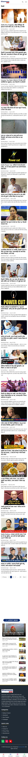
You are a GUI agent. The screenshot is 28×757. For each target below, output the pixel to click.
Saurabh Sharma (5, 198)
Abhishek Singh (5, 56)
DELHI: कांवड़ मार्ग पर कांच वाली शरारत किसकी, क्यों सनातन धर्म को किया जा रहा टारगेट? (12, 137)
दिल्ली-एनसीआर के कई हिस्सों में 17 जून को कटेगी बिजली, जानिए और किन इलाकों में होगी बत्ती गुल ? (14, 308)
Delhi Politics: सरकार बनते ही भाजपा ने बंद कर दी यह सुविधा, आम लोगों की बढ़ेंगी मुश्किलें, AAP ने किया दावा (13, 536)
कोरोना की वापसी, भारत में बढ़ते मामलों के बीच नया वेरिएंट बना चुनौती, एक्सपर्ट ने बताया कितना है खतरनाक (14, 338)
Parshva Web (21, 746)
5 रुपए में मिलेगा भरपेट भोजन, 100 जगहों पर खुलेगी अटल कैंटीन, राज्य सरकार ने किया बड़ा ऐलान (13, 480)
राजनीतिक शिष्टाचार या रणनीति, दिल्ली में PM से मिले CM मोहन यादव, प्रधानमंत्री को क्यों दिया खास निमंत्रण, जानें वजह (13, 251)
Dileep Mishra (5, 29)
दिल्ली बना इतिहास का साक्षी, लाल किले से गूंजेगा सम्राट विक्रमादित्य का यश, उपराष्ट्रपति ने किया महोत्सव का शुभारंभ (14, 395)
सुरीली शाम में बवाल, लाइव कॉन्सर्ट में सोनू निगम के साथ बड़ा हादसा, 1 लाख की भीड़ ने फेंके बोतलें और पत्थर (14, 452)
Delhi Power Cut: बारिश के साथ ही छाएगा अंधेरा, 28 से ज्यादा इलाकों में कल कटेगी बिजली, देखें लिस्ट (13, 166)
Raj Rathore (4, 484)
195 (20, 577)
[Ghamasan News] (5, 2)
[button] (22, 2)
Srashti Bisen (4, 370)
